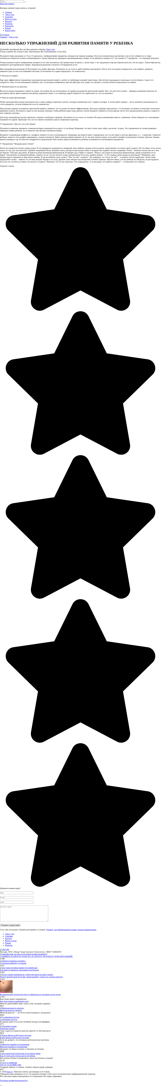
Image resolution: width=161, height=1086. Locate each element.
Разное (8, 28)
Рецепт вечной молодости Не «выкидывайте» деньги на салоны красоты (31, 977)
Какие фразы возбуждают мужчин (14, 1038)
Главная (8, 12)
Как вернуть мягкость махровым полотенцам (19, 970)
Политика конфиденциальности (14, 1080)
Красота (8, 21)
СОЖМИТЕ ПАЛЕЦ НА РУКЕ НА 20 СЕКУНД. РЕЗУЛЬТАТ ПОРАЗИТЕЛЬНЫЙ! (36, 956)
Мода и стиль (11, 19)
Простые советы (7, 4)
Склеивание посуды (8, 1019)
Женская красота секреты (11, 1010)
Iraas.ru (9, 1072)
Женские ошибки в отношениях (13, 1047)
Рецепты (8, 24)
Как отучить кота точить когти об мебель (17, 1056)
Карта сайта (10, 30)
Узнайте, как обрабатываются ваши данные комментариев (71, 930)
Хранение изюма (7, 1028)
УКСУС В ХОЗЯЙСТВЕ (10, 1065)
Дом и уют (9, 14)
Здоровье (9, 17)
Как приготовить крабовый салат (14, 1001)
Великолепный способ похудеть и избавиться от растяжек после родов (30, 994)
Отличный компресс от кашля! (13, 963)
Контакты (9, 26)
